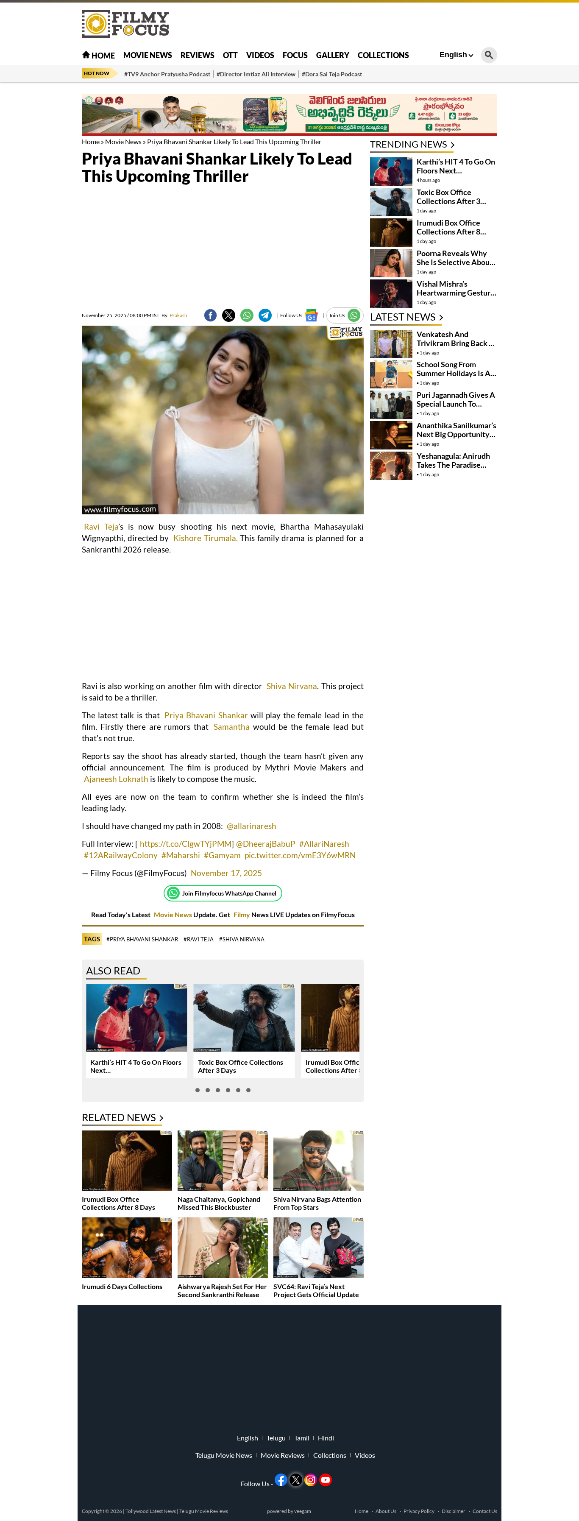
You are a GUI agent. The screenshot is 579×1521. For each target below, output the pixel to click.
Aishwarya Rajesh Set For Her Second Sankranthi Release (222, 1290)
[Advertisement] (35, 212)
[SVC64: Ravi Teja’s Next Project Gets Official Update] (318, 1248)
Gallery (332, 55)
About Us (386, 1511)
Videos (260, 55)
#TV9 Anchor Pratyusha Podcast (167, 74)
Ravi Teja (101, 526)
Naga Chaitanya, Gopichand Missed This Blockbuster (219, 1203)
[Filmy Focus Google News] (311, 315)
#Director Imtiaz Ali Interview (256, 74)
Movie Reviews (283, 1455)
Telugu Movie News (223, 1455)
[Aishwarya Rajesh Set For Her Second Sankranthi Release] (223, 1248)
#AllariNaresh (324, 843)
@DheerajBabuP (265, 843)
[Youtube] (325, 1480)
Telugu (276, 1437)
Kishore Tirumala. (205, 538)
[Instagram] (310, 1480)
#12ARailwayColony (121, 855)
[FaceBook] (210, 315)
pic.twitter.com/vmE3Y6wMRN (300, 855)
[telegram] (265, 315)
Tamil (301, 1437)
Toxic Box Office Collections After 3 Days (448, 201)
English (453, 54)
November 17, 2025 (226, 873)
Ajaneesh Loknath (116, 779)
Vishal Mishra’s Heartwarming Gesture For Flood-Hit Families (456, 292)
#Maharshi (180, 855)
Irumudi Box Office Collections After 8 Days (342, 1066)
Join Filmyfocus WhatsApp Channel (229, 893)
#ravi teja (199, 939)
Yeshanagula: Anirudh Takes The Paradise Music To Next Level (453, 464)
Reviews (197, 55)
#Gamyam (222, 855)
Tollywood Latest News (151, 1511)
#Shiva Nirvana (241, 939)
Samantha (232, 726)
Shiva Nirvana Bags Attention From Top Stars (317, 1203)
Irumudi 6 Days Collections (122, 1286)
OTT (230, 55)
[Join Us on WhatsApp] (354, 315)
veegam (302, 1511)
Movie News (147, 55)
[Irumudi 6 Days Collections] (127, 1248)
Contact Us (485, 1511)
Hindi (326, 1437)
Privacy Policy (419, 1511)
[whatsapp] (246, 315)
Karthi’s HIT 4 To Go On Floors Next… (456, 166)
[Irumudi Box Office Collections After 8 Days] (127, 1161)
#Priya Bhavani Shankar (142, 939)
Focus (295, 55)
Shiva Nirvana (292, 686)
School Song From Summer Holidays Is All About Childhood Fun (456, 373)
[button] (197, 1090)
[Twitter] (228, 315)
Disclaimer (453, 1511)
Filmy (242, 914)
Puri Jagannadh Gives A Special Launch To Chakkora (456, 403)
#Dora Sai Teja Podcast (332, 74)
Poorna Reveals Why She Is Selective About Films (455, 262)
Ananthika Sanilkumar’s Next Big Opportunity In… (456, 434)
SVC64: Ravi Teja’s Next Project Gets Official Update (316, 1290)
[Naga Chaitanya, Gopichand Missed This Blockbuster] (223, 1161)
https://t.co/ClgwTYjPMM (185, 843)
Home (102, 55)
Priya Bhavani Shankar (206, 715)
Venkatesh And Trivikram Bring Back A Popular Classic (455, 343)
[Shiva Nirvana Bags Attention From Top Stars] (318, 1161)
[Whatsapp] (173, 893)
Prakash (174, 315)
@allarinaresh (251, 826)
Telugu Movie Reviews (203, 1511)
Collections (383, 55)
